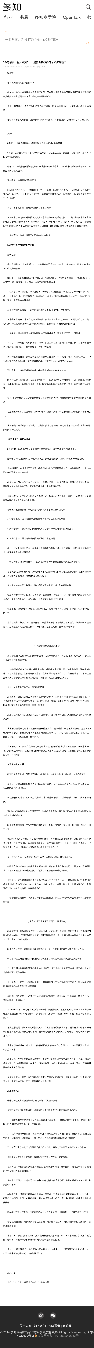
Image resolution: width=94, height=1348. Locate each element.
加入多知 (40, 1325)
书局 (24, 17)
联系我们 (69, 1325)
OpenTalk (72, 17)
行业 (8, 17)
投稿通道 (54, 1325)
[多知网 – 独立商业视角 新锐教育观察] (12, 7)
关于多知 (26, 1325)
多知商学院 (45, 17)
